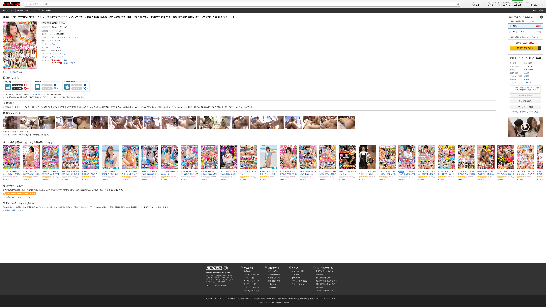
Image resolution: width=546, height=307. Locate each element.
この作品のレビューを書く (13, 197)
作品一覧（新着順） (44, 10)
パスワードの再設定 (299, 281)
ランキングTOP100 (251, 274)
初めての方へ (538, 10)
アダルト (54, 57)
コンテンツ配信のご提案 (325, 291)
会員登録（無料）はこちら (13, 210)
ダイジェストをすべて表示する (15, 132)
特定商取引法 (326, 281)
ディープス (9, 10)
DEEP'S (54, 44)
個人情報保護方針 (323, 278)
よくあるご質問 (298, 271)
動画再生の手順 (274, 281)
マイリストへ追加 (525, 107)
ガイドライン (30, 197)
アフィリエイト (329, 299)
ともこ (77, 37)
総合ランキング (70, 63)
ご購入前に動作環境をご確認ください (525, 112)
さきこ (54, 37)
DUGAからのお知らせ (324, 271)
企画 (62, 57)
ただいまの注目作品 (251, 291)
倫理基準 (319, 287)
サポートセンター (299, 284)
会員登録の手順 (274, 274)
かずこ (71, 37)
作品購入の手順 (274, 278)
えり (59, 37)
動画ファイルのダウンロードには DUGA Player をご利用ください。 (527, 89)
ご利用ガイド (274, 267)
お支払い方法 (297, 278)
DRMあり (527, 83)
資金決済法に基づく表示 (287, 299)
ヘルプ (295, 267)
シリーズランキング (251, 287)
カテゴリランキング (251, 281)
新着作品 (247, 271)
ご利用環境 (296, 274)
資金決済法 (325, 284)
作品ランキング (25, 10)
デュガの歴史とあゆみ (217, 285)
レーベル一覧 (249, 278)
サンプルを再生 (525, 101)
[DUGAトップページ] (11, 4)
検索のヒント (273, 284)
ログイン (506, 5)
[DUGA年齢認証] (214, 268)
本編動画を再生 (525, 95)
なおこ (64, 37)
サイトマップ (315, 299)
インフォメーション (325, 267)
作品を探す (249, 267)
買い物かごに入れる (524, 48)
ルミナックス (56, 41)
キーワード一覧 (250, 284)
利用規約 (319, 274)
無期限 (526, 76)
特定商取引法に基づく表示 (265, 299)
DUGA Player (34, 94)
